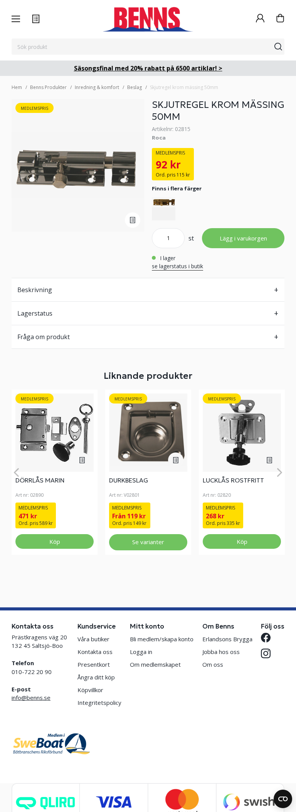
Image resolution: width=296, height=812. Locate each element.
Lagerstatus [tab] (34, 313)
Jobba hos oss (221, 652)
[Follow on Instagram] (266, 653)
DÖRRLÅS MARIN (40, 480)
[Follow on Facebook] (266, 638)
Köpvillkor (90, 690)
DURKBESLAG (128, 480)
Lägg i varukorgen (243, 238)
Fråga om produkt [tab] (43, 337)
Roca (159, 137)
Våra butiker (93, 639)
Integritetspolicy (99, 702)
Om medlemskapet (155, 664)
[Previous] (16, 472)
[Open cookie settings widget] (283, 799)
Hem (17, 87)
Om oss (212, 664)
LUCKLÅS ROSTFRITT (233, 480)
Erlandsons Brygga (227, 639)
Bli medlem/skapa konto (161, 639)
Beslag (134, 87)
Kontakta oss (95, 652)
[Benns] (148, 19)
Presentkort (93, 664)
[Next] (279, 472)
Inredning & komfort (97, 87)
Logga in (141, 652)
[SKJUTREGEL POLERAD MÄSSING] (163, 208)
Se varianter (148, 542)
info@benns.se (31, 697)
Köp (54, 541)
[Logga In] (260, 19)
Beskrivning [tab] (34, 290)
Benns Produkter (48, 87)
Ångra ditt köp (96, 677)
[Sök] (278, 47)
